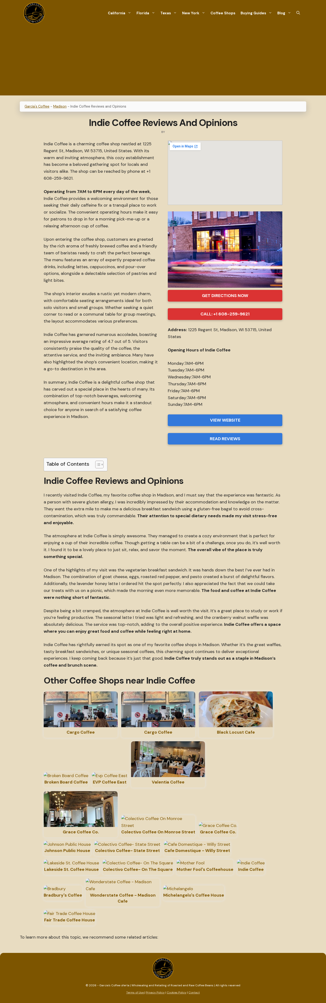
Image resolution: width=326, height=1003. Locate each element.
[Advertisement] (163, 62)
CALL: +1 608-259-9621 (225, 314)
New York (190, 13)
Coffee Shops (222, 13)
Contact (194, 992)
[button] (298, 13)
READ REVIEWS (225, 439)
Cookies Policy (176, 992)
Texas (165, 13)
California (116, 13)
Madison (60, 106)
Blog (281, 13)
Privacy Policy (155, 992)
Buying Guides (253, 13)
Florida (143, 13)
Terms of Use (135, 992)
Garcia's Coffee (37, 106)
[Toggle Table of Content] (97, 464)
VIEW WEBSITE (225, 420)
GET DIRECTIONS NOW (225, 295)
